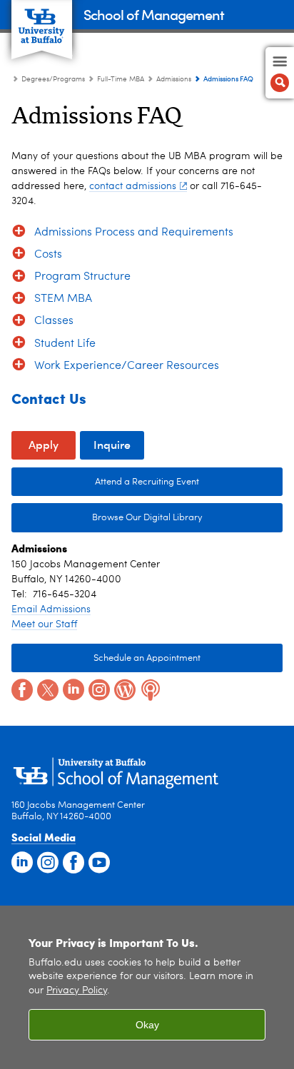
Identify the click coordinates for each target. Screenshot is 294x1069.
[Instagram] (97, 688)
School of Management (153, 14)
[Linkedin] (72, 688)
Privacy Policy (76, 991)
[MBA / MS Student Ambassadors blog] (123, 688)
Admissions (173, 79)
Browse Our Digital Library (107, 517)
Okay (147, 1024)
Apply (44, 444)
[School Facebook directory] (72, 861)
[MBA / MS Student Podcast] (149, 688)
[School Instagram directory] (46, 861)
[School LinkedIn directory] (20, 861)
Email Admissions (51, 609)
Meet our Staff (44, 624)
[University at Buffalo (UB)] (41, 22)
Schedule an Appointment (147, 658)
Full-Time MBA (120, 79)
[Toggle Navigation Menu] (279, 72)
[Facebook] (20, 688)
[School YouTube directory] (97, 861)
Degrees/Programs (53, 79)
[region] (147, 987)
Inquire (112, 444)
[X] (46, 688)
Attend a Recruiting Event (147, 482)
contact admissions (132, 186)
